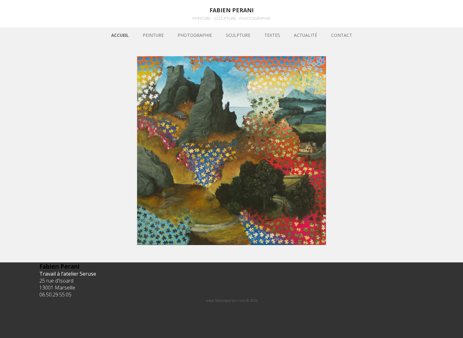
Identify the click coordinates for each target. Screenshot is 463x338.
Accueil (120, 35)
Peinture (153, 35)
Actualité (305, 35)
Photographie (195, 35)
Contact (341, 35)
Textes (272, 35)
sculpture (238, 35)
